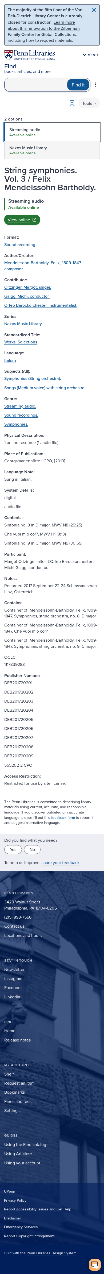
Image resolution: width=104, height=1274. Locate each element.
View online (19, 220)
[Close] (94, 10)
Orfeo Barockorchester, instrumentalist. (40, 305)
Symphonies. (16, 424)
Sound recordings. (21, 415)
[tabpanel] (52, 211)
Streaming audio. (20, 406)
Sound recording (19, 244)
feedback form (63, 817)
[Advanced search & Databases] (95, 84)
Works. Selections (20, 342)
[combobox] (36, 84)
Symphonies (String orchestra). (32, 378)
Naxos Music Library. (23, 323)
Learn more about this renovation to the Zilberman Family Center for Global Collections (44, 28)
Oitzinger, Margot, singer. (27, 287)
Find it (78, 84)
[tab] (52, 132)
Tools (87, 103)
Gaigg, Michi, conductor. (27, 296)
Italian (10, 360)
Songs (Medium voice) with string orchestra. (45, 388)
